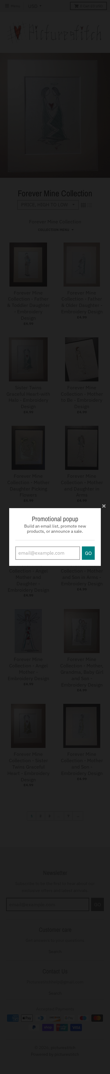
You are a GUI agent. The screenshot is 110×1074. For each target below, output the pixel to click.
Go (88, 553)
